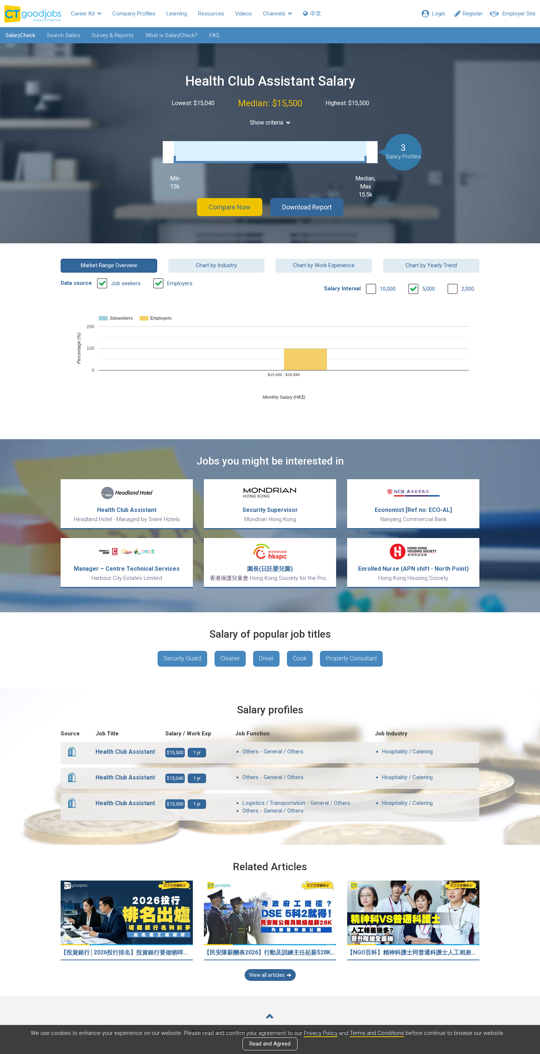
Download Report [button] (307, 207)
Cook (300, 658)
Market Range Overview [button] (109, 265)
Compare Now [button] (230, 207)
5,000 (428, 289)
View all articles (267, 975)
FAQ (214, 35)
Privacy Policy (321, 1033)
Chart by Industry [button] (216, 265)
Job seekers (126, 283)
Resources (211, 13)
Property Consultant (351, 658)
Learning (176, 13)
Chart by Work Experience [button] (323, 265)
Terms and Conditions (377, 1033)
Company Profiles (133, 13)
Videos (243, 13)
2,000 (467, 289)
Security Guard (182, 658)
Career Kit (83, 13)
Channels (275, 13)
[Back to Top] (270, 1017)
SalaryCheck (20, 35)
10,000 (388, 289)
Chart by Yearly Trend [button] (431, 265)
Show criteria (266, 122)
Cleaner (230, 658)
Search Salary (63, 35)
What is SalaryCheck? (171, 35)
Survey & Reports (113, 35)
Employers (179, 283)
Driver (266, 658)
